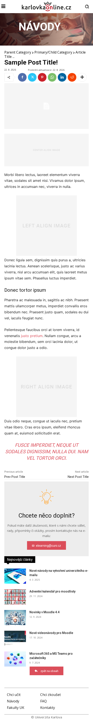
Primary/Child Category (53, 52)
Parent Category (17, 52)
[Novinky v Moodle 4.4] (15, 617)
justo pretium (32, 336)
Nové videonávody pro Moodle (51, 633)
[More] (82, 77)
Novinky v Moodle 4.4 (44, 612)
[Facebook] (22, 77)
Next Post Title (78, 477)
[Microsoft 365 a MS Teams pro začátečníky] (15, 659)
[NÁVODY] (46, 29)
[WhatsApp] (52, 77)
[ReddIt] (72, 77)
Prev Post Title (14, 477)
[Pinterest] (42, 77)
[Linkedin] (62, 77)
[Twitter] (32, 77)
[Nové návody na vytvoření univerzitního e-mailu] (15, 576)
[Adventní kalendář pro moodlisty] (15, 596)
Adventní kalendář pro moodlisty (52, 591)
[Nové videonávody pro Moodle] (15, 638)
